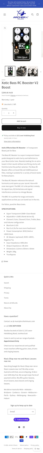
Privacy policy (35, 445)
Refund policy (24, 445)
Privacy (6, 293)
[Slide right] (41, 72)
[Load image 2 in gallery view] (21, 71)
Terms (6, 298)
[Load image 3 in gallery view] (33, 71)
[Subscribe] (32, 411)
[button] (4, 14)
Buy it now (21, 128)
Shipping (12, 95)
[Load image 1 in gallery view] (10, 71)
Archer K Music (13, 445)
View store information (12, 141)
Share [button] (6, 261)
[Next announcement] (39, 4)
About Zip (7, 308)
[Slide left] (2, 72)
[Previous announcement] (4, 4)
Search (6, 283)
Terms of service (17, 448)
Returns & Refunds (11, 303)
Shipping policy (28, 448)
